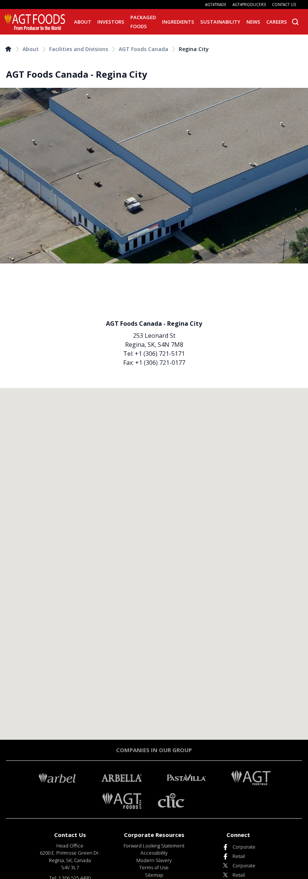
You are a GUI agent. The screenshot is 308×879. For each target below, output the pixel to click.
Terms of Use (154, 867)
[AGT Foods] (35, 22)
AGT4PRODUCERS (249, 4)
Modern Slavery (154, 860)
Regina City (194, 49)
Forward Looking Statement (154, 845)
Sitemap (154, 874)
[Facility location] (154, 564)
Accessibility (154, 852)
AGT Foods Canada (143, 49)
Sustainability (220, 21)
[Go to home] (8, 49)
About (31, 49)
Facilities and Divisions (78, 49)
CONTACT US (284, 4)
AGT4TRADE (215, 4)
